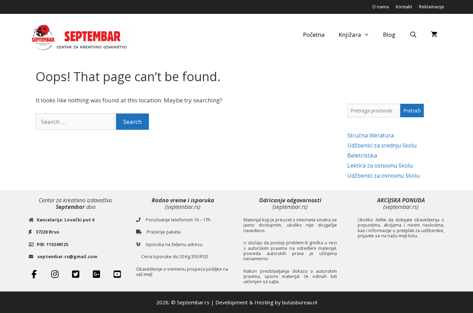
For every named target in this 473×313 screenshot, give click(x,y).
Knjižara (350, 35)
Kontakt (404, 6)
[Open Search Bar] (413, 34)
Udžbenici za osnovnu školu (383, 175)
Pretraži (412, 110)
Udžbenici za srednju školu (382, 145)
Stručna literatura (370, 135)
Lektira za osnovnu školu (380, 165)
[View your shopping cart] (434, 34)
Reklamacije (431, 6)
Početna (314, 35)
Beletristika (362, 155)
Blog (389, 35)
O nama (380, 6)
